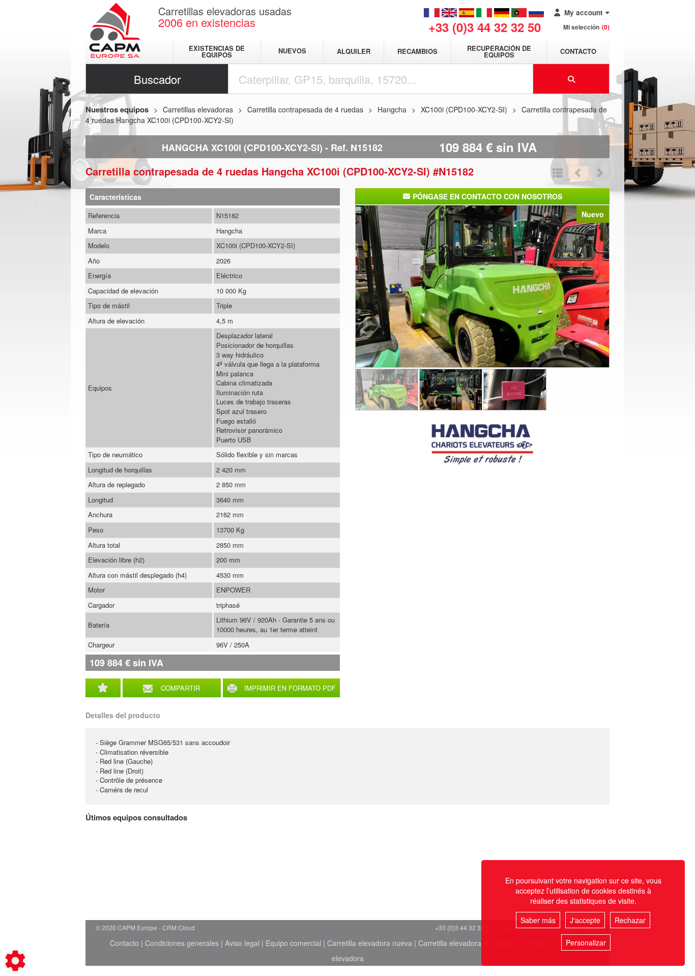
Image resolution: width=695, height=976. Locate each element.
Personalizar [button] (586, 942)
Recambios (417, 51)
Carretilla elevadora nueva (369, 943)
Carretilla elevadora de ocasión (468, 943)
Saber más (538, 920)
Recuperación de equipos (499, 51)
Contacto (578, 51)
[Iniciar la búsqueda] (571, 79)
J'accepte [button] (585, 920)
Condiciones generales (182, 943)
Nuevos (292, 51)
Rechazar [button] (630, 920)
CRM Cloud (178, 927)
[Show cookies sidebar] (15, 961)
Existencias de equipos (217, 51)
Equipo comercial (293, 943)
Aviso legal (242, 943)
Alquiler (353, 51)
